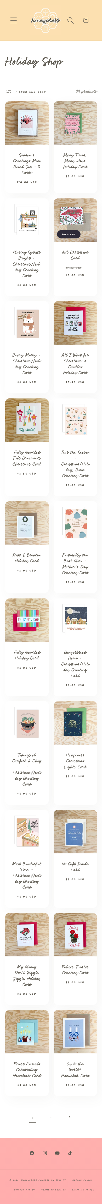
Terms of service (53, 1189)
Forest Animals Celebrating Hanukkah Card (27, 1069)
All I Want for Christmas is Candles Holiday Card (75, 363)
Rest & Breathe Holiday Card (27, 558)
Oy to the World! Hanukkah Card (75, 1069)
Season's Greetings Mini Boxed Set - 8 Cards (27, 163)
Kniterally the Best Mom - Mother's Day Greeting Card (75, 563)
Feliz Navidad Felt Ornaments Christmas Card (27, 458)
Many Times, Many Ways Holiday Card (75, 161)
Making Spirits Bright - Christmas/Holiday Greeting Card (27, 263)
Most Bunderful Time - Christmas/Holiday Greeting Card (26, 875)
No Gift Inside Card (75, 866)
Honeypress (29, 1179)
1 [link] (32, 1117)
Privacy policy (24, 1189)
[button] (13, 20)
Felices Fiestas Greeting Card (75, 969)
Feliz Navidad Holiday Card (27, 655)
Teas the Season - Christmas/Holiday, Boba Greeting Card (75, 463)
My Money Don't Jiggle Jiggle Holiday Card (27, 975)
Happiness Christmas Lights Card (75, 761)
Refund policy (82, 1179)
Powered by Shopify (52, 1179)
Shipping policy (83, 1189)
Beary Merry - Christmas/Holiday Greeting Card (26, 363)
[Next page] (69, 1117)
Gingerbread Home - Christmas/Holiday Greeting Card (75, 663)
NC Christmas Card (75, 255)
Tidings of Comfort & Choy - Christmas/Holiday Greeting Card (26, 769)
